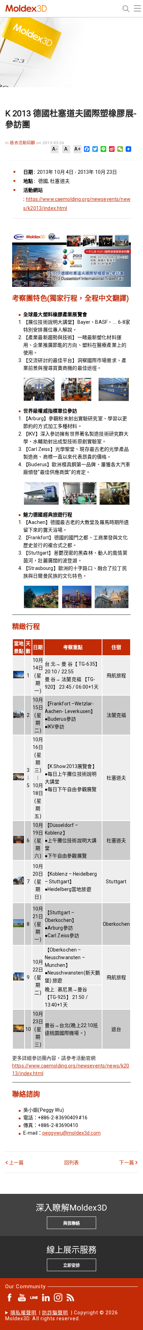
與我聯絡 (71, 1223)
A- (54, 149)
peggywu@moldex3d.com (71, 1133)
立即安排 (71, 1265)
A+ (77, 149)
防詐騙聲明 (55, 1312)
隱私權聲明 (23, 1312)
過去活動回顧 (23, 142)
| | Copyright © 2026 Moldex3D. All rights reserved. (61, 1315)
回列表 (71, 1162)
